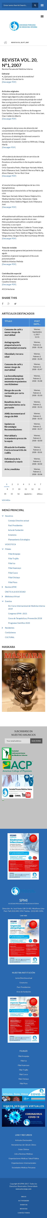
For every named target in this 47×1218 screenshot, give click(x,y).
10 (19, 489)
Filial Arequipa (14, 554)
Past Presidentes (15, 525)
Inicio (5, 42)
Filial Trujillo (13, 558)
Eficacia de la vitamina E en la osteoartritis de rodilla (15, 450)
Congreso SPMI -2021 (17, 613)
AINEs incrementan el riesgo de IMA (15, 415)
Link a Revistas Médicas (23, 1154)
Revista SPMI (10, 587)
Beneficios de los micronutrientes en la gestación (15, 405)
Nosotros (9, 516)
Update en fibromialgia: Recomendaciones (13, 427)
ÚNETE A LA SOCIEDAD (15, 592)
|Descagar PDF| (9, 147)
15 (12, 494)
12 (32, 489)
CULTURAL (9, 637)
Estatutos (12, 535)
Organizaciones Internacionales (23, 1163)
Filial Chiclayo (14, 577)
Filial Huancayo (14, 568)
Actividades (23, 1200)
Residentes (9, 628)
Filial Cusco (13, 573)
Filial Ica (11, 563)
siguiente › (28, 494)
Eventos (8, 601)
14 (5, 494)
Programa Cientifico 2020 (19, 623)
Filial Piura (12, 582)
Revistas (23, 1209)
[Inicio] (23, 26)
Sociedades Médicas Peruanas (23, 1167)
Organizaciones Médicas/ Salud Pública (24, 1158)
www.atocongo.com (23, 1189)
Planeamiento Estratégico (19, 539)
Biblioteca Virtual (12, 596)
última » (40, 494)
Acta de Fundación (15, 530)
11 (26, 489)
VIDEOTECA (10, 544)
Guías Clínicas (23, 1149)
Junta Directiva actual (23, 978)
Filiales (8, 549)
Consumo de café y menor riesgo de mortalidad (14, 332)
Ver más (5, 500)
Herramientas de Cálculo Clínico (23, 1145)
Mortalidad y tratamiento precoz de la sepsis (16, 438)
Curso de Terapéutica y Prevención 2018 (25, 618)
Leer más (23, 915)
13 (39, 489)
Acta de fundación (24, 992)
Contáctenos (10, 632)
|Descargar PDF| (9, 82)
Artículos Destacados (23, 1140)
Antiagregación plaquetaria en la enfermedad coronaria (15, 345)
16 (18, 494)
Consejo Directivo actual (18, 520)
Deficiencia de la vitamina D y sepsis (14, 460)
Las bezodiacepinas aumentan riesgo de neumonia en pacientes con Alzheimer (16, 380)
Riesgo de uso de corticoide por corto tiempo (14, 393)
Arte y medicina (12, 469)
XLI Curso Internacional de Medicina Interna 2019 (26, 607)
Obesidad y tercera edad (14, 355)
